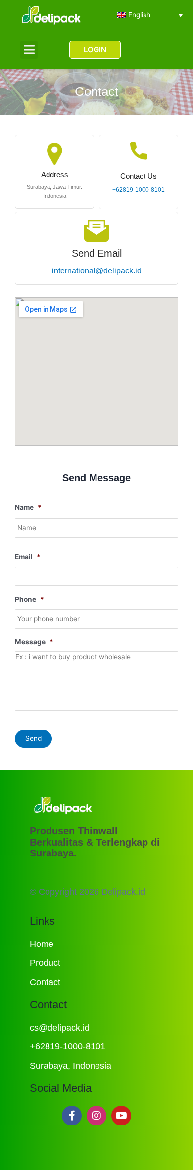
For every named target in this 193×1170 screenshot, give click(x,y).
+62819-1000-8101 (138, 189)
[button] (29, 50)
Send (33, 738)
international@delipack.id (97, 271)
